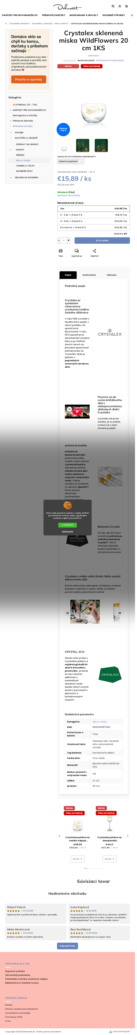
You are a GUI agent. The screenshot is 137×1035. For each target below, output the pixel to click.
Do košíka (103, 240)
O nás (8, 1021)
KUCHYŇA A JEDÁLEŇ (26, 137)
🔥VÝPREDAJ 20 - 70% (25, 104)
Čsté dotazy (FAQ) (13, 1017)
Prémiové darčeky (23, 120)
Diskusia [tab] (111, 275)
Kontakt (8, 1005)
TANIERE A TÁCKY (25, 165)
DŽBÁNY (20, 155)
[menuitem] (20, 15)
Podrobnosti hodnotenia (110, 60)
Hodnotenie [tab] (89, 275)
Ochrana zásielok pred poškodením (21, 1009)
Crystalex (93, 56)
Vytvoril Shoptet (121, 1031)
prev (59, 836)
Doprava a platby (15, 971)
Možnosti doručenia (68, 195)
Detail (76, 859)
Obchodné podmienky (17, 975)
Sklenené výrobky (23, 126)
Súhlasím (68, 525)
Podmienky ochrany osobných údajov (26, 979)
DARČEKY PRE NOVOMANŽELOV (29, 110)
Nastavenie (67, 531)
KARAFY (20, 149)
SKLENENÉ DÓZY (24, 171)
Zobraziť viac (67, 945)
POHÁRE (19, 132)
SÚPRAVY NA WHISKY (27, 144)
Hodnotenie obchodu (67, 893)
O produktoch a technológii (17, 1013)
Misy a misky (23, 160)
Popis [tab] (68, 275)
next (128, 836)
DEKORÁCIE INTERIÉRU (27, 177)
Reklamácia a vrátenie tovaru (22, 982)
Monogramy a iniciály (25, 115)
